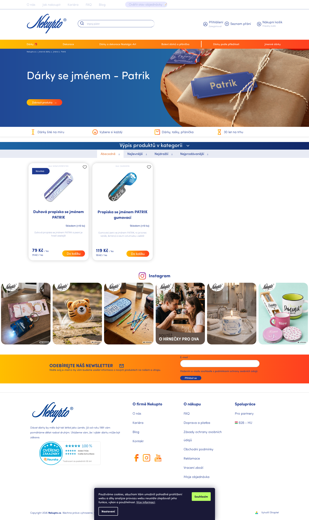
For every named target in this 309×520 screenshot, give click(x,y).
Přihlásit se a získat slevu (189, 302)
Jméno (163, 271)
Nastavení (108, 511)
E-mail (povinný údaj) (172, 255)
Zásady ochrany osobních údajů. (189, 313)
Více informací (145, 502)
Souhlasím (201, 496)
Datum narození (169, 286)
